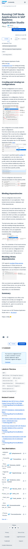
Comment (7, 362)
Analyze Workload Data (8, 383)
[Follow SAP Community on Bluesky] (12, 527)
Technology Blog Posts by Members (13, 405)
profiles (21, 155)
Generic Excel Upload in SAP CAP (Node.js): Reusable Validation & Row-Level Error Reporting (14, 428)
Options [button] (12, 32)
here (13, 142)
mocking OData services (16, 263)
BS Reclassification (20, 383)
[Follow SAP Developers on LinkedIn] (18, 527)
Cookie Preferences (7, 545)
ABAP (4, 372)
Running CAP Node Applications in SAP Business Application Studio (13, 18)
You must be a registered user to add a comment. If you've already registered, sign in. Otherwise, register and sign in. (13, 356)
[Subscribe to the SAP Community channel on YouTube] (15, 527)
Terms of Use (21, 532)
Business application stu (8, 388)
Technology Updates (7, 54)
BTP (3, 386)
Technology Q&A (7, 422)
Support (21, 541)
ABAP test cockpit (6, 378)
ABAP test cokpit (16, 378)
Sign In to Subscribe (18, 29)
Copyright (7, 536)
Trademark (7, 541)
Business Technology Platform (9, 391)
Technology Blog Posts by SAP (9, 6)
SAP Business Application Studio (9, 46)
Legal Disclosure (21, 536)
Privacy (7, 532)
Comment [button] (22, 343)
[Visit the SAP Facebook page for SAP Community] (9, 527)
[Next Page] (15, 393)
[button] (8, 41)
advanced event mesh (7, 380)
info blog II (14, 312)
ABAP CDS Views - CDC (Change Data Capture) (12, 375)
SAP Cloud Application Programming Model (12, 49)
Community (11, 2)
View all (4, 519)
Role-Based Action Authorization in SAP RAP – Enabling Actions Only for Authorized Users (14, 439)
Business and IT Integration (13, 386)
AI (15, 380)
